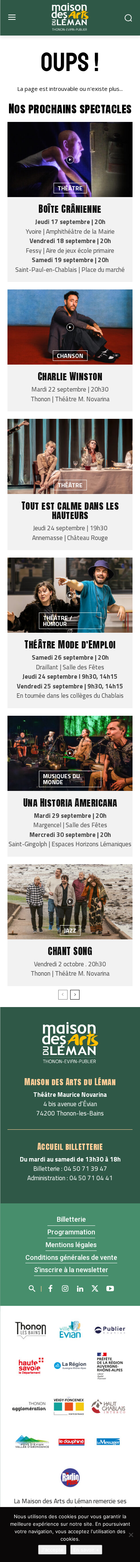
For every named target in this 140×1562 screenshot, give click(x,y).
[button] (32, 1288)
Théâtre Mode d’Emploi (70, 644)
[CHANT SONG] (70, 901)
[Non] (130, 1534)
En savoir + (86, 1550)
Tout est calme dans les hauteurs (70, 510)
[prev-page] (63, 995)
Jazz (70, 930)
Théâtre (70, 188)
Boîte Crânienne (70, 209)
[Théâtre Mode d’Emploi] (70, 595)
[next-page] (75, 995)
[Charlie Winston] (70, 327)
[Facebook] (50, 1289)
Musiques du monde (61, 778)
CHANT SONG (70, 951)
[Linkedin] (80, 1289)
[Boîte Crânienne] (70, 159)
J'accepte (52, 1550)
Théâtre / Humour (57, 620)
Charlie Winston (70, 376)
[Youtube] (110, 1289)
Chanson (70, 355)
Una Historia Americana (70, 803)
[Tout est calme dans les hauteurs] (70, 456)
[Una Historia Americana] (70, 753)
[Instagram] (65, 1289)
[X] (95, 1289)
